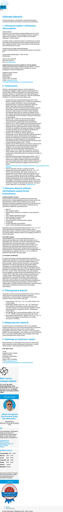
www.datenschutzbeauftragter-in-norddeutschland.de (17, 82)
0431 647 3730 (4, 442)
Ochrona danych (10, 508)
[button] (1, 10)
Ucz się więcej (9, 397)
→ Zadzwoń (9, 482)
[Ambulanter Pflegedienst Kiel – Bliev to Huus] (5, 4)
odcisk (8, 507)
